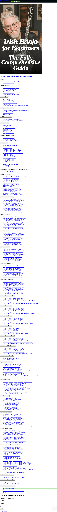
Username (2, 500)
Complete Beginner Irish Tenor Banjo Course (16, 76)
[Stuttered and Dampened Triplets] (21, 73)
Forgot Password (3, 511)
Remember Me (5, 506)
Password (2, 503)
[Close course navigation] (0, 3)
